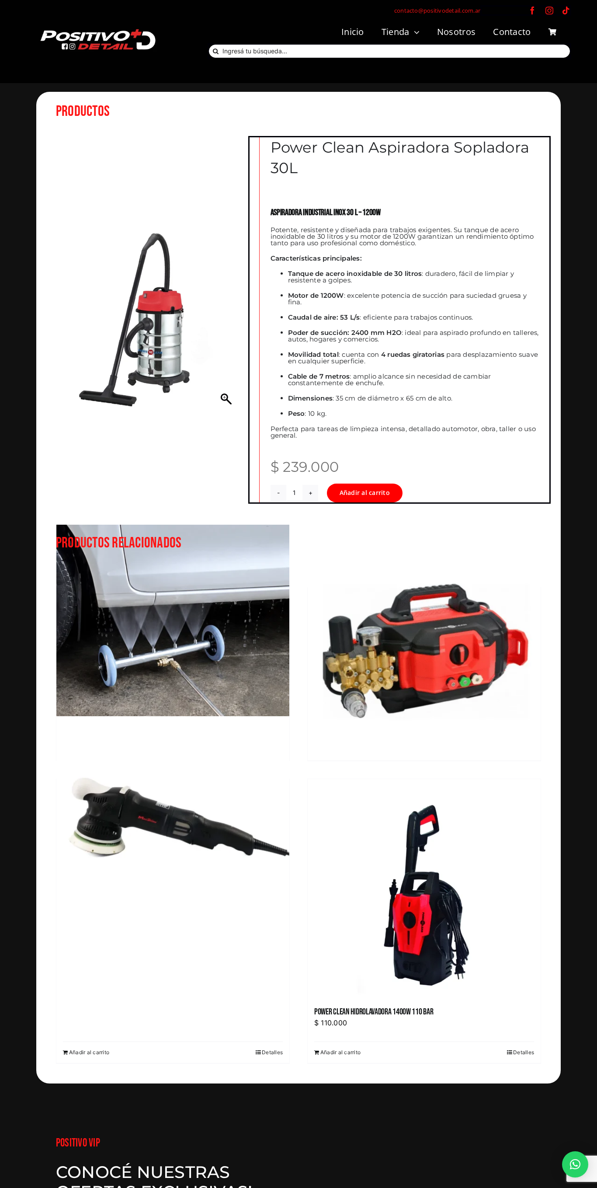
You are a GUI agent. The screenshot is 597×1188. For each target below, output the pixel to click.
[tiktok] (566, 10)
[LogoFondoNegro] (97, 30)
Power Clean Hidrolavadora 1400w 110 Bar (373, 1012)
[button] (575, 1164)
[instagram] (549, 10)
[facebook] (532, 10)
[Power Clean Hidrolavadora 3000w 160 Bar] (424, 641)
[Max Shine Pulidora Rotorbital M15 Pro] (172, 833)
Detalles (272, 1052)
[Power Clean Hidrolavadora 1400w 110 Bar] (424, 888)
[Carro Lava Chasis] (172, 641)
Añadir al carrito (365, 492)
